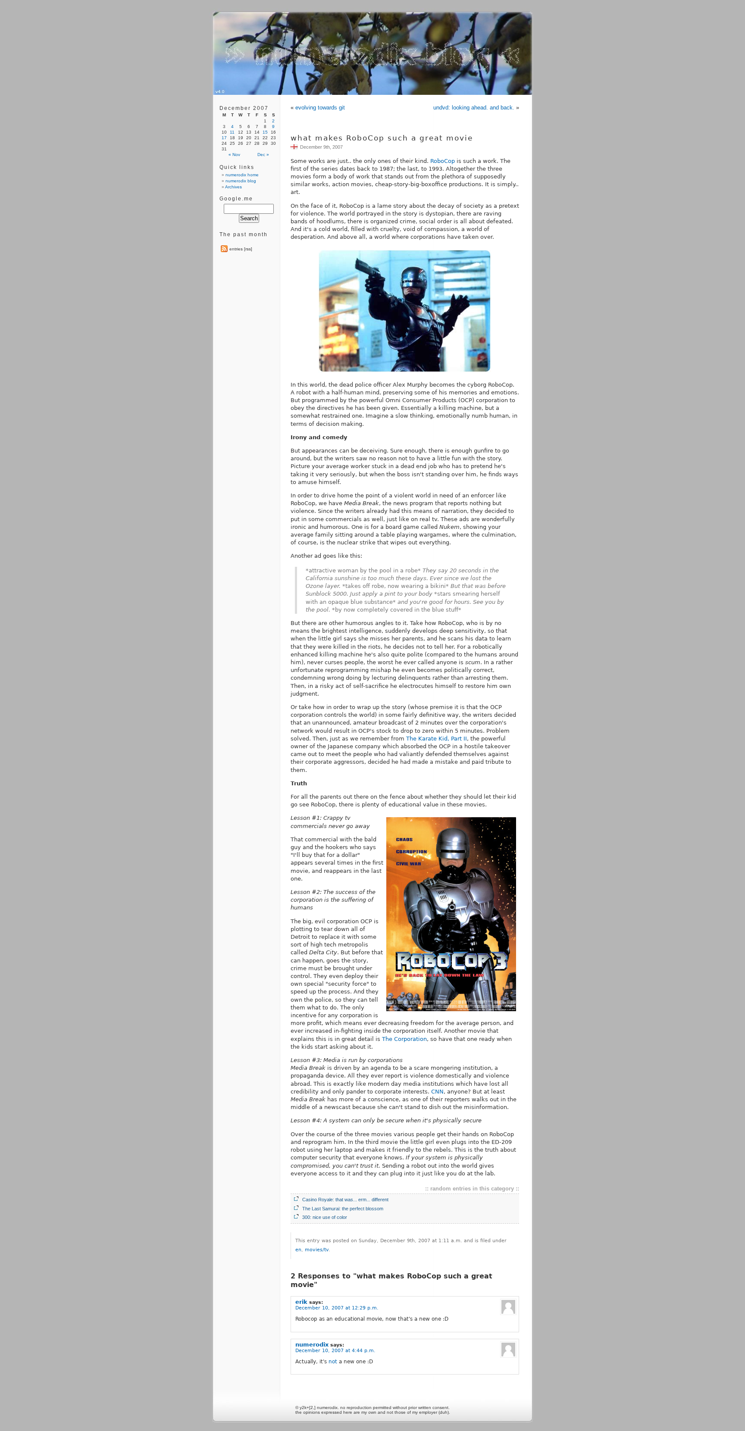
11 (232, 132)
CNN (437, 1091)
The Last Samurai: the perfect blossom (342, 1208)
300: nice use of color (324, 1217)
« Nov (234, 154)
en (298, 1250)
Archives (233, 186)
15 (265, 132)
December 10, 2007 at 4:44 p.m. (335, 1350)
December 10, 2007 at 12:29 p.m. (337, 1308)
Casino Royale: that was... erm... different (345, 1199)
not (333, 1362)
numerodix (312, 1344)
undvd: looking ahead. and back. (473, 107)
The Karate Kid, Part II (436, 738)
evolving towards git (320, 107)
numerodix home (242, 174)
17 (224, 137)
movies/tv (317, 1250)
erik (301, 1302)
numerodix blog (240, 180)
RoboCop (442, 161)
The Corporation (404, 1039)
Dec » (263, 154)
